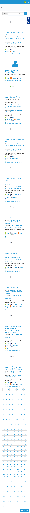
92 (9, 417)
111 (25, 422)
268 (11, 479)
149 (11, 436)
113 (8, 424)
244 (25, 469)
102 (17, 419)
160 (25, 439)
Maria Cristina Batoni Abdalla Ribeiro (12, 71)
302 (8, 491)
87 (18, 414)
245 (4, 471)
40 (21, 399)
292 (22, 486)
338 (11, 504)
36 (9, 399)
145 (22, 434)
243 (22, 469)
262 (15, 476)
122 (15, 427)
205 (11, 456)
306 (22, 491)
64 (21, 407)
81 (24, 412)
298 (18, 489)
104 (24, 419)
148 (8, 436)
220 (15, 461)
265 (25, 476)
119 (4, 427)
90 (3, 417)
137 (18, 431)
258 (25, 474)
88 (21, 414)
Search (5, 13)
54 (15, 404)
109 (18, 422)
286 (25, 484)
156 (11, 439)
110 (22, 422)
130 (18, 429)
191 (11, 451)
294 (4, 489)
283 (15, 484)
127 (8, 429)
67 (6, 409)
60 (9, 407)
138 (22, 431)
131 (22, 429)
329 (4, 501)
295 (8, 489)
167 (25, 441)
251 (25, 471)
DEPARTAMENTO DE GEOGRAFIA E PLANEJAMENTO (13, 226)
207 (18, 456)
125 (25, 427)
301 (4, 491)
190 (8, 451)
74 (3, 412)
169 (8, 444)
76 (9, 412)
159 (22, 439)
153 (25, 436)
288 (8, 486)
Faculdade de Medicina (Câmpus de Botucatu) (15, 183)
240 (11, 469)
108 (15, 422)
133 (4, 431)
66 (3, 409)
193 (18, 451)
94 (15, 417)
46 (15, 402)
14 (15, 392)
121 (11, 427)
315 (4, 496)
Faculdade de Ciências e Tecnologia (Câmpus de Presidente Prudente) (13, 291)
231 (4, 466)
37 (12, 399)
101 (13, 419)
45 (12, 402)
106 (8, 422)
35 (6, 399)
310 (11, 494)
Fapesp (20, 78)
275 (11, 481)
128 (11, 429)
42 (3, 402)
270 (18, 479)
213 (15, 459)
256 (18, 474)
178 (15, 446)
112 (4, 424)
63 (18, 407)
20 (9, 394)
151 (18, 436)
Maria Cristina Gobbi (12, 97)
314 (25, 494)
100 (10, 419)
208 (22, 456)
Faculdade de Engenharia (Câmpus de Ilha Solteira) (13, 372)
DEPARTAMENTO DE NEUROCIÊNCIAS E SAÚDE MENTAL (14, 187)
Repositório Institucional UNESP (14, 53)
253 (8, 474)
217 (4, 461)
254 (11, 474)
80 (21, 412)
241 (15, 469)
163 (11, 441)
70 (15, 409)
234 (15, 466)
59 (6, 407)
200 (18, 454)
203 (4, 456)
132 (25, 429)
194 (22, 451)
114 (11, 424)
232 (8, 466)
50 (3, 404)
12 (9, 392)
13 (12, 392)
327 (22, 499)
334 (22, 501)
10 (3, 392)
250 (22, 471)
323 (8, 499)
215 (22, 459)
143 (15, 434)
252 (4, 474)
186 (18, 449)
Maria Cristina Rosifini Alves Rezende (13, 327)
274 (8, 481)
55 (18, 404)
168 (4, 444)
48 (21, 402)
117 (22, 424)
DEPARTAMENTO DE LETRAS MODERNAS (13, 43)
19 (6, 394)
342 (25, 504)
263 (18, 476)
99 (6, 419)
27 (6, 397)
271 (22, 479)
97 (24, 417)
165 (18, 441)
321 (25, 496)
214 (18, 459)
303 (11, 491)
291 (18, 486)
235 (18, 466)
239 (8, 469)
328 (25, 499)
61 (12, 407)
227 (15, 464)
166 (22, 441)
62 (15, 407)
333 (18, 501)
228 (18, 464)
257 (22, 474)
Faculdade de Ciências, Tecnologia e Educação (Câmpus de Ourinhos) (13, 221)
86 (15, 414)
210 (4, 459)
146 (25, 434)
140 (4, 434)
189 (4, 451)
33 (24, 397)
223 (25, 461)
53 (12, 404)
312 (18, 494)
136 (15, 431)
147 (4, 436)
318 (15, 496)
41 (24, 399)
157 (15, 439)
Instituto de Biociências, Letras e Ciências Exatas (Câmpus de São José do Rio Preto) (15, 38)
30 (15, 397)
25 (24, 394)
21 (12, 394)
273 (4, 481)
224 (4, 464)
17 (24, 392)
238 (4, 469)
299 (22, 489)
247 (11, 471)
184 (11, 449)
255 (15, 474)
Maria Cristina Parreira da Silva (14, 140)
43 (6, 402)
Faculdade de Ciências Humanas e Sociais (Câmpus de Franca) (15, 256)
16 (21, 392)
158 (18, 439)
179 (18, 446)
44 (9, 402)
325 (15, 499)
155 (8, 439)
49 (24, 402)
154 (4, 439)
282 (11, 484)
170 (11, 444)
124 (22, 427)
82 (3, 414)
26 (3, 397)
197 (8, 454)
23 (18, 394)
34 (3, 399)
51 (6, 404)
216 (25, 459)
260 (8, 476)
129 (15, 429)
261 (11, 476)
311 (15, 494)
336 (4, 504)
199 (15, 454)
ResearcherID (10, 119)
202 (25, 454)
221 (18, 461)
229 (22, 464)
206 (15, 456)
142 (11, 434)
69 (12, 409)
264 (22, 476)
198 (11, 454)
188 (25, 449)
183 (8, 449)
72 (21, 409)
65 (24, 407)
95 (18, 417)
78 (15, 412)
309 (8, 494)
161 (4, 441)
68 (9, 409)
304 (15, 491)
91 (6, 417)
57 (24, 404)
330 (8, 501)
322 (4, 499)
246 (8, 471)
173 (22, 444)
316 (8, 496)
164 (15, 441)
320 (22, 496)
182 (4, 449)
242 (18, 469)
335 (25, 501)
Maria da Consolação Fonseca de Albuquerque (14, 368)
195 (25, 451)
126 (4, 429)
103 (20, 419)
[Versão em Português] (25, 2)
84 (9, 414)
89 (24, 414)
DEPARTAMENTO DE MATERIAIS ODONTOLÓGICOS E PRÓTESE (13, 336)
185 (15, 449)
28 (9, 397)
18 (3, 394)
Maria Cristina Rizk (12, 287)
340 (18, 504)
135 (11, 431)
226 (11, 464)
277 (18, 481)
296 (11, 489)
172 (18, 444)
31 (18, 397)
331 (11, 501)
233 (11, 466)
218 (8, 461)
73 (24, 409)
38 (15, 399)
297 (15, 489)
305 (18, 491)
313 (22, 494)
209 (25, 456)
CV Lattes (14, 50)
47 (18, 402)
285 (22, 484)
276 (15, 481)
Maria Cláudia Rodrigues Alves (14, 33)
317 (11, 496)
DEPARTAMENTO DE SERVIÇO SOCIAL (13, 260)
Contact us (25, 510)
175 (4, 446)
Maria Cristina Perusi (12, 218)
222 (22, 461)
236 (22, 466)
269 (15, 479)
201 (22, 454)
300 (25, 489)
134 (8, 431)
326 (18, 499)
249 (18, 471)
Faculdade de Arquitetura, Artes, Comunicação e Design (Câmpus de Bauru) (15, 106)
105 (4, 422)
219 (11, 461)
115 (15, 424)
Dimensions (16, 121)
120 (8, 427)
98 (3, 419)
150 (15, 436)
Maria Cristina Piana (12, 253)
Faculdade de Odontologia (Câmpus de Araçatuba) (13, 331)
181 (25, 446)
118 (25, 424)
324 (11, 499)
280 (4, 484)
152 (22, 436)
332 (15, 501)
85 (12, 414)
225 (8, 464)
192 (15, 451)
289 (11, 486)
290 (15, 486)
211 (8, 459)
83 (6, 414)
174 (25, 444)
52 (9, 404)
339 (15, 504)
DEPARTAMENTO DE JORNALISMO (13, 110)
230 (25, 464)
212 (11, 459)
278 (22, 481)
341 (22, 504)
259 (4, 476)
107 (11, 422)
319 (18, 496)
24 (21, 394)
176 (8, 446)
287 (4, 486)
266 (4, 479)
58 (3, 407)
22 (15, 394)
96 (21, 417)
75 (6, 412)
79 (18, 412)
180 (22, 446)
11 (6, 392)
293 (25, 486)
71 (18, 409)
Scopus (13, 51)
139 (25, 431)
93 (12, 417)
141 (8, 434)
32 (21, 397)
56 (21, 404)
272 (25, 479)
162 (8, 441)
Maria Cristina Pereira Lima (13, 179)
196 (4, 454)
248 (15, 471)
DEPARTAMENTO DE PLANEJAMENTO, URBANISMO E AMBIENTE (13, 297)
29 (12, 397)
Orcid (8, 50)
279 (25, 481)
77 (12, 412)
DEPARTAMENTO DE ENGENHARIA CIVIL (13, 375)
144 (18, 434)
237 (25, 466)
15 (18, 392)
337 (8, 504)
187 (22, 449)
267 (8, 479)
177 (11, 446)
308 (4, 494)
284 (18, 484)
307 (25, 491)
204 (8, 456)
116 (18, 424)
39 (18, 399)
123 (18, 427)
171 (15, 444)
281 (8, 484)
